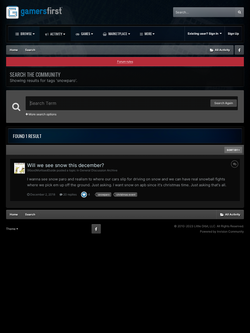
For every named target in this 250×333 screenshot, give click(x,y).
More (148, 33)
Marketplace (117, 33)
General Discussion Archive (98, 170)
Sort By (232, 149)
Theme (11, 229)
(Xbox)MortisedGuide (41, 170)
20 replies (69, 194)
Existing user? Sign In (204, 33)
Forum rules (125, 61)
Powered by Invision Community (222, 231)
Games (85, 33)
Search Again (223, 103)
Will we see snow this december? (65, 165)
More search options (42, 114)
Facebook (239, 50)
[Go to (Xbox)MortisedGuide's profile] (19, 168)
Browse (26, 33)
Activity (56, 33)
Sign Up (233, 33)
